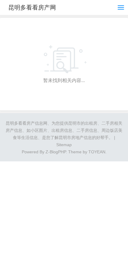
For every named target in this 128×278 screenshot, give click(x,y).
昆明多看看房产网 (32, 7)
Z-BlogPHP (56, 151)
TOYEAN (96, 151)
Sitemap (64, 144)
